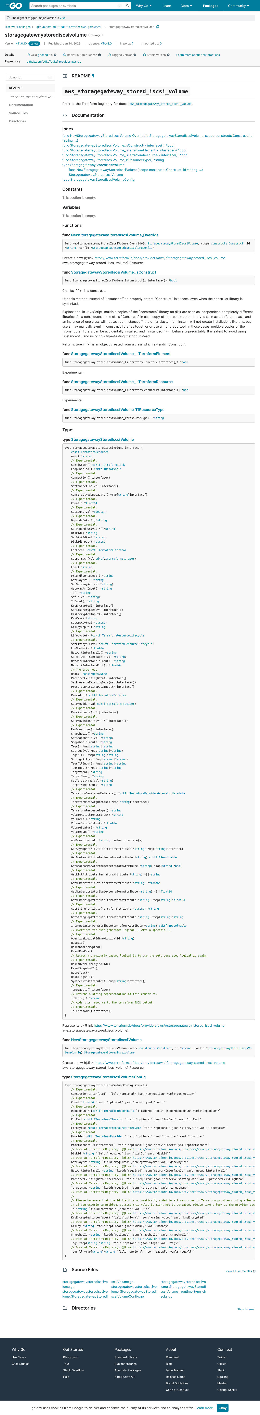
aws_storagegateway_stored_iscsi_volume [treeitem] (32, 96)
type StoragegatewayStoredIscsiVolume (93, 165)
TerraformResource (94, 452)
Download (172, 1357)
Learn (166, 6)
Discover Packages (17, 26)
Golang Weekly (227, 1389)
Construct (236, 243)
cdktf (75, 452)
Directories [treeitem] (17, 121)
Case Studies (20, 1363)
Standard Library (126, 1357)
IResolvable (112, 469)
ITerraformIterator (111, 550)
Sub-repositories (125, 1363)
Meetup (222, 1383)
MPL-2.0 (106, 43)
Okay (223, 1408)
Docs (185, 6)
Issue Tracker (175, 1370)
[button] (28, 54)
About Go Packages (128, 1370)
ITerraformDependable (118, 1110)
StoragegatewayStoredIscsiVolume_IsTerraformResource (122, 382)
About (171, 1349)
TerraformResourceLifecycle (123, 635)
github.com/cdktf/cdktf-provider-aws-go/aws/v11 (69, 26)
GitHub (221, 1363)
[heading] (17, 5)
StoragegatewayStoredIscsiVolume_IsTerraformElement (121, 354)
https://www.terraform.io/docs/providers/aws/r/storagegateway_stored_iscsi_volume (159, 258)
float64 (91, 503)
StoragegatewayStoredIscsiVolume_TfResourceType (118, 409)
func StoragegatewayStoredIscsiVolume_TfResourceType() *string (113, 160)
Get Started (73, 1349)
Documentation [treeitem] (21, 105)
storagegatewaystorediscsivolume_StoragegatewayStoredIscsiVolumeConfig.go (134, 1291)
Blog (169, 1363)
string (71, 247)
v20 (62, 18)
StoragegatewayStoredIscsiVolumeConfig (122, 247)
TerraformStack (113, 464)
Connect (224, 1349)
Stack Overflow (73, 1370)
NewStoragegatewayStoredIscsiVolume (106, 1040)
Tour (66, 1363)
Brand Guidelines (177, 1383)
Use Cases (19, 1357)
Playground (70, 1357)
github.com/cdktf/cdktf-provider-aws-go (54, 61)
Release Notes (175, 1376)
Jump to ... (16, 77)
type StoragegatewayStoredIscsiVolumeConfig (98, 179)
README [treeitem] (16, 88)
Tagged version (122, 54)
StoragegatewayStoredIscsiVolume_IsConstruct (113, 272)
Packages (210, 6)
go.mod (43, 54)
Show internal (246, 1309)
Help (66, 1376)
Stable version (156, 54)
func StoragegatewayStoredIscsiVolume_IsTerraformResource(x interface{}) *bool (125, 155)
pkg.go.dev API (125, 1376)
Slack (221, 1370)
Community (237, 6)
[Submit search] (127, 5)
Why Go (142, 6)
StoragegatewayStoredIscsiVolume (172, 243)
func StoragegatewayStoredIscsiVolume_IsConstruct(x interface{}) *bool (118, 145)
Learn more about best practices (198, 54)
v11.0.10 (16, 43)
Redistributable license (82, 54)
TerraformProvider (112, 695)
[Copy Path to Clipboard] (157, 27)
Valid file (41, 54)
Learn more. (204, 1408)
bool (173, 280)
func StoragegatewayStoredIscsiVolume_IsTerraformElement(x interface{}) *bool (124, 150)
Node (103, 673)
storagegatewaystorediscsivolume (131, 26)
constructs (219, 243)
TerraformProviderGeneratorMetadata (157, 793)
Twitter (221, 1357)
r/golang (223, 1376)
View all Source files (239, 1271)
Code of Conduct (177, 1389)
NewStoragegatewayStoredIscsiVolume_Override (115, 235)
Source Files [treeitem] (18, 113)
